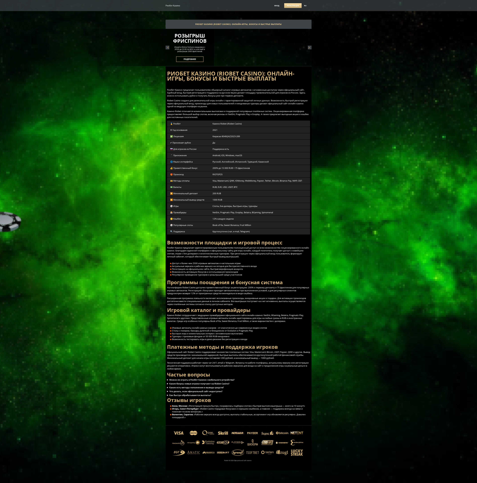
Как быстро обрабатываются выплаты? (190, 395)
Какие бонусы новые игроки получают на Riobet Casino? (199, 383)
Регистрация (293, 5)
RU (305, 5)
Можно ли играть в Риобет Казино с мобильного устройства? (202, 379)
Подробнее (190, 57)
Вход (276, 5)
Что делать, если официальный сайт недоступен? (195, 391)
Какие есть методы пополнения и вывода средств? (196, 387)
